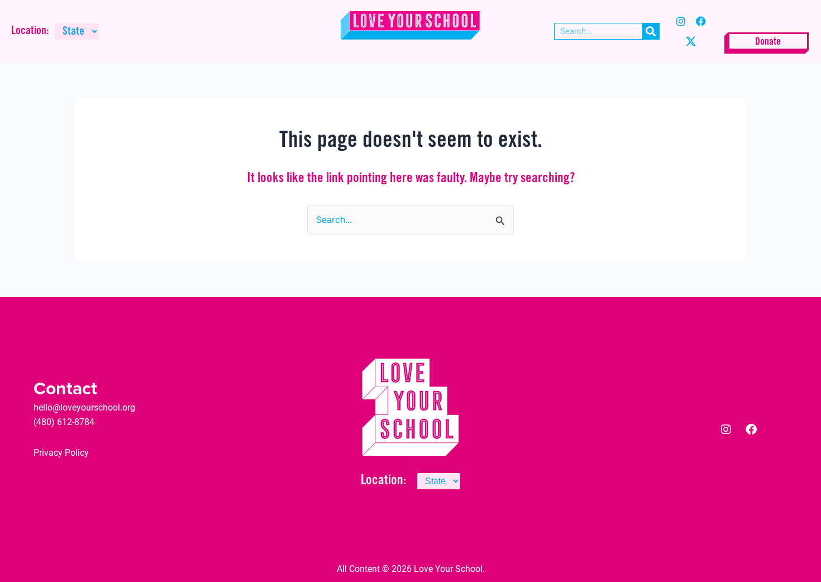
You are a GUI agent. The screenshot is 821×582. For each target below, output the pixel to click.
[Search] (650, 31)
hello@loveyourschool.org (84, 407)
